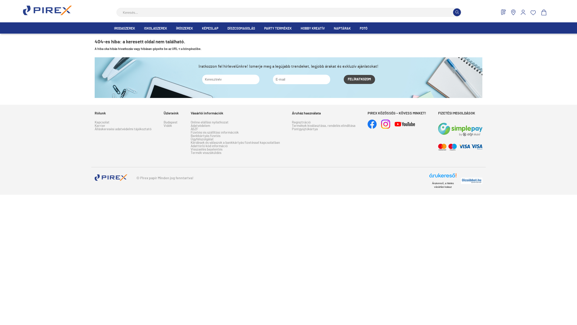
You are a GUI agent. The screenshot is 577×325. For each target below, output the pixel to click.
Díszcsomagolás (241, 28)
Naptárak (342, 28)
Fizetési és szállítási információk (215, 132)
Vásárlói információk (207, 113)
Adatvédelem (200, 126)
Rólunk (100, 113)
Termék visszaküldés (206, 153)
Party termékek (278, 28)
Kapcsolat (102, 122)
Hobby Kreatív (313, 28)
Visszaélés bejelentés (206, 149)
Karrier (100, 126)
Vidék (168, 126)
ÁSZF (194, 129)
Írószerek (184, 28)
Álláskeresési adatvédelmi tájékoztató (123, 129)
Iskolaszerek (155, 28)
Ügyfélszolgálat (202, 139)
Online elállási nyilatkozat (210, 122)
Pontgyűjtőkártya (305, 129)
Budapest (171, 122)
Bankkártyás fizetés (205, 136)
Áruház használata (306, 113)
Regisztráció (301, 122)
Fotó (363, 28)
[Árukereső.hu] (442, 177)
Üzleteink (171, 113)
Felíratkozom (359, 79)
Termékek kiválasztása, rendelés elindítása (323, 126)
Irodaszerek (124, 28)
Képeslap (210, 28)
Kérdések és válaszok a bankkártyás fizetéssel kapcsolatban (235, 142)
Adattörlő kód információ (209, 146)
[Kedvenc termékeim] (533, 12)
